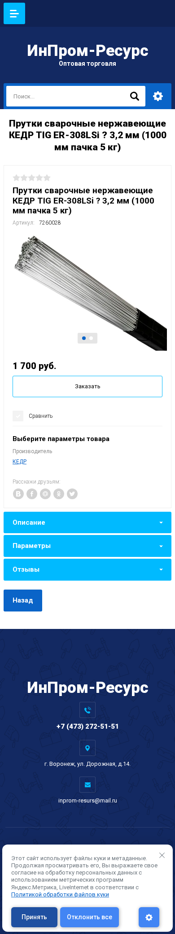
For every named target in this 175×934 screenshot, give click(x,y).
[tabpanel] (87, 292)
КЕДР (19, 462)
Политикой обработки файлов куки (60, 894)
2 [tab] (91, 338)
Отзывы (26, 569)
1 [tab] (84, 338)
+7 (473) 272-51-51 (88, 726)
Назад (23, 600)
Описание (29, 522)
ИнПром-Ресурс (88, 51)
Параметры (32, 546)
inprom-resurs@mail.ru (87, 800)
